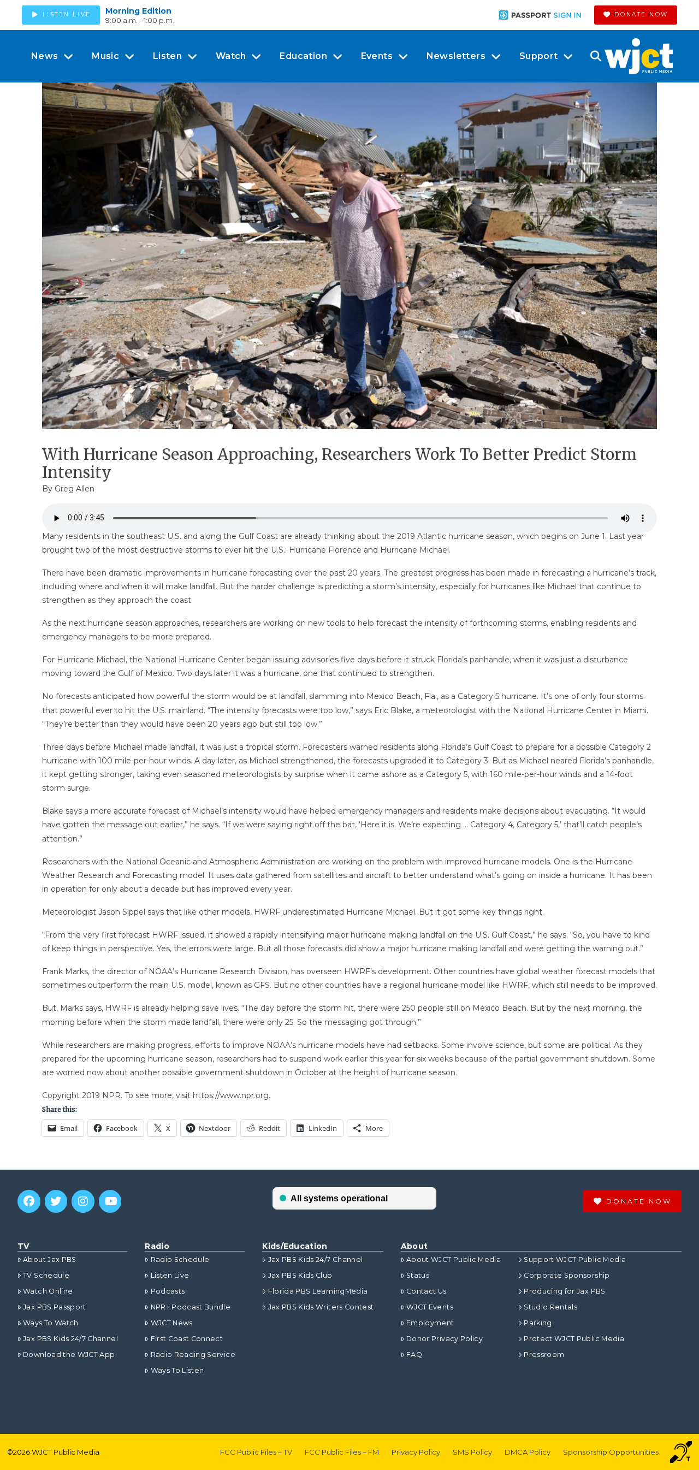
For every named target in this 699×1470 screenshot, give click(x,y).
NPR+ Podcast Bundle (190, 1307)
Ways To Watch (51, 1323)
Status (417, 1275)
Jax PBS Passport (54, 1307)
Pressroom (544, 1354)
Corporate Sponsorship (566, 1275)
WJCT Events (429, 1307)
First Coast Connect (187, 1339)
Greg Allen (74, 489)
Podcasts (168, 1291)
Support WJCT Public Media (575, 1259)
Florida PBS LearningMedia (318, 1291)
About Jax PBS (49, 1259)
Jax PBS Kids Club (300, 1275)
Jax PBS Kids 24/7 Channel (70, 1339)
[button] (596, 56)
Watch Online (48, 1291)
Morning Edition (138, 11)
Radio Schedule (180, 1259)
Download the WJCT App (69, 1354)
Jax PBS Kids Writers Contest (321, 1307)
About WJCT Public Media (453, 1259)
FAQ (414, 1354)
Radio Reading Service (193, 1354)
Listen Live (170, 1275)
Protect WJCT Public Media (574, 1339)
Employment (430, 1323)
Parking (538, 1323)
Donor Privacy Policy (444, 1339)
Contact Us (426, 1291)
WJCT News (171, 1323)
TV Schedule (46, 1275)
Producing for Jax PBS (564, 1291)
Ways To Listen (177, 1370)
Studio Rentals (550, 1307)
